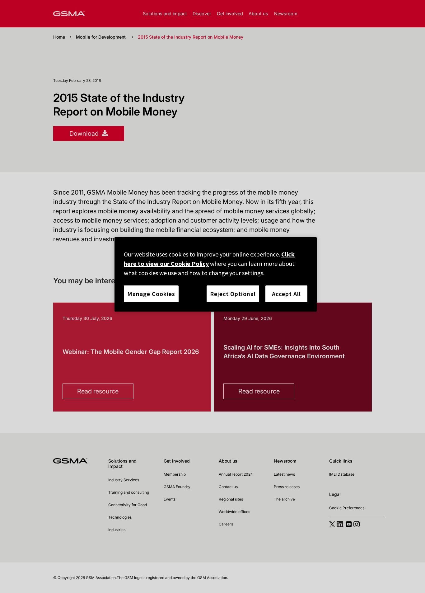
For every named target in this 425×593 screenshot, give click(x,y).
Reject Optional (233, 294)
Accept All (286, 294)
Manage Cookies (151, 294)
